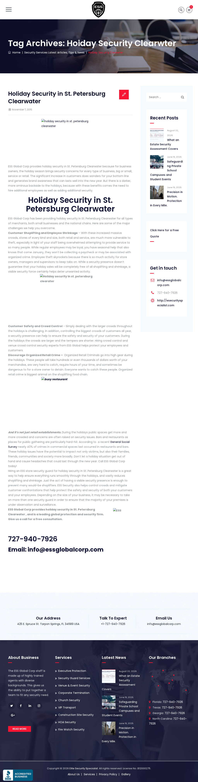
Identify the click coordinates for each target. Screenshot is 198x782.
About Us (74, 774)
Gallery (126, 774)
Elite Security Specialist (83, 768)
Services (89, 774)
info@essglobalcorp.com (164, 624)
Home (15, 52)
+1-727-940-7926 (113, 624)
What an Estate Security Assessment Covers (164, 144)
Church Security (69, 700)
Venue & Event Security (74, 685)
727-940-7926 (32, 539)
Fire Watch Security (71, 729)
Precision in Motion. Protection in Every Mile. (166, 198)
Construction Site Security (76, 715)
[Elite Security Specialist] (98, 9)
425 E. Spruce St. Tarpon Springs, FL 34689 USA (48, 624)
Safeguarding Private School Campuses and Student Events (166, 170)
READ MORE (19, 728)
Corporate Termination (74, 693)
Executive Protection (72, 671)
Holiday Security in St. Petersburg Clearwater (56, 97)
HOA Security (67, 722)
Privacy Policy (108, 774)
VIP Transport (67, 707)
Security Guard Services (74, 678)
